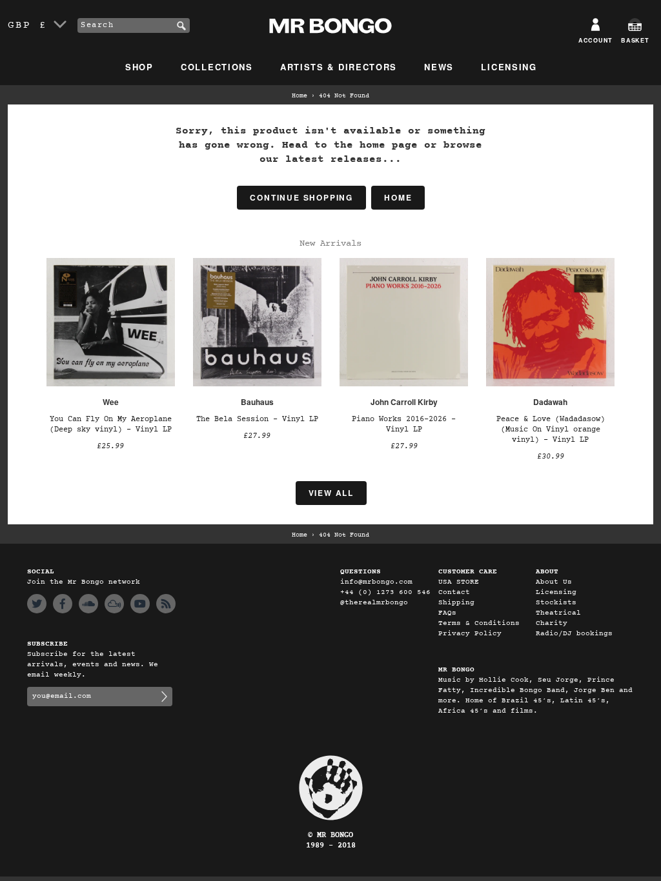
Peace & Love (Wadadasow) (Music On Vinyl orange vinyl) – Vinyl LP (550, 429)
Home (299, 96)
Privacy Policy (470, 633)
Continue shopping (301, 197)
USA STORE (458, 582)
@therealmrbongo (374, 603)
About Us (554, 582)
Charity (551, 623)
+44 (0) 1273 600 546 (385, 592)
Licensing (508, 67)
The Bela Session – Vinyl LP (257, 419)
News (439, 67)
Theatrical (558, 613)
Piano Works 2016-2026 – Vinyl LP (404, 424)
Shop (139, 67)
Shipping (456, 603)
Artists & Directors (338, 67)
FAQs (447, 613)
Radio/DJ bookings (574, 633)
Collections (217, 67)
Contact (454, 592)
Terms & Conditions (479, 623)
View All (331, 493)
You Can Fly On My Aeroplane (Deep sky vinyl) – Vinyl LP (111, 424)
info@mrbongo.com (376, 582)
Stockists (556, 603)
